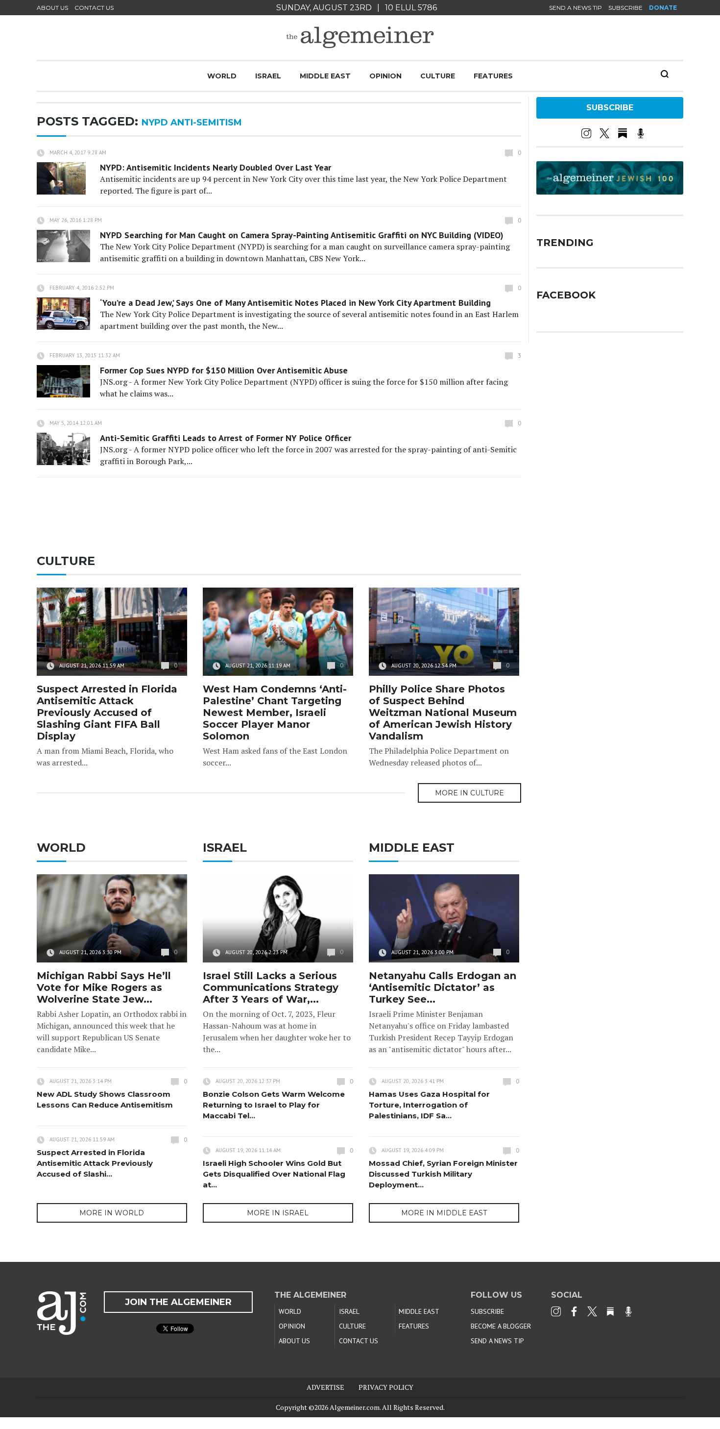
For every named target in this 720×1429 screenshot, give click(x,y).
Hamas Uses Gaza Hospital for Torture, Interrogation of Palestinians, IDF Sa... (429, 1104)
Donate (663, 7)
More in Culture (469, 792)
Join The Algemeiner (178, 1302)
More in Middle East (444, 1212)
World (222, 76)
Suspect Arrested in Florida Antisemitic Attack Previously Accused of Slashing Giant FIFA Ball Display (107, 712)
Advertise (325, 1387)
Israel (268, 76)
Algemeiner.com (355, 1407)
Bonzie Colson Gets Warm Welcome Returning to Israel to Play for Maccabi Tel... (274, 1104)
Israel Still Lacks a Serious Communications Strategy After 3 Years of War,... (270, 987)
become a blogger (501, 1326)
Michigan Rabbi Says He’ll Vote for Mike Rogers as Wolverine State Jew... (104, 987)
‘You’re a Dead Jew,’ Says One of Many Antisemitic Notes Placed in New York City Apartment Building (295, 302)
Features (493, 76)
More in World (111, 1212)
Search (665, 74)
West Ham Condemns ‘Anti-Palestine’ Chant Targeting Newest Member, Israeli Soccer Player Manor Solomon (275, 712)
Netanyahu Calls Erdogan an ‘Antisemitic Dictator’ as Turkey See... (442, 987)
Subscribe (625, 7)
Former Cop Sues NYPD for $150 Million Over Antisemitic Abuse (224, 370)
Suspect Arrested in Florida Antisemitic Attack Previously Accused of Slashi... (95, 1163)
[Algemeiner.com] (360, 37)
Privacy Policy (386, 1387)
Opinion (385, 76)
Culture (437, 76)
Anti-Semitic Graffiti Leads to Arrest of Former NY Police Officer (225, 437)
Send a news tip (575, 7)
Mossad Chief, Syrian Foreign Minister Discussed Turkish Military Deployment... (443, 1173)
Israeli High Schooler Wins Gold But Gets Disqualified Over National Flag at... (274, 1173)
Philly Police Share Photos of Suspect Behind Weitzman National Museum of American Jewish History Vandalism (443, 712)
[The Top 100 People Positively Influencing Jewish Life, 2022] (609, 191)
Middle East (325, 76)
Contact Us (94, 7)
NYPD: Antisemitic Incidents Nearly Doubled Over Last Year (215, 167)
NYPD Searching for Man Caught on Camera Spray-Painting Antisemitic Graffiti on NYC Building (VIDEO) (302, 235)
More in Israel (278, 1212)
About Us (52, 7)
